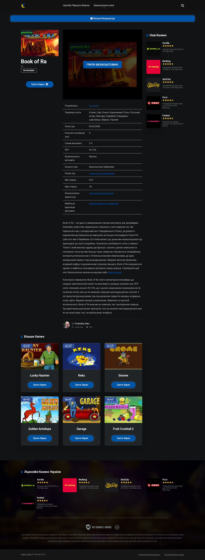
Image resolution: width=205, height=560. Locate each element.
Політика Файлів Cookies (174, 555)
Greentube (28, 70)
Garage (81, 429)
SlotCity (166, 79)
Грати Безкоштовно (102, 64)
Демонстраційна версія (101, 193)
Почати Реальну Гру (104, 18)
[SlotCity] (153, 91)
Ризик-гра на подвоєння (101, 173)
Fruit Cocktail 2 (123, 429)
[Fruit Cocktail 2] (123, 422)
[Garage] (81, 422)
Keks (81, 375)
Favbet (166, 115)
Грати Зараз (38, 84)
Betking (166, 61)
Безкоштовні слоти (104, 5)
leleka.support (115, 272)
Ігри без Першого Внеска (76, 5)
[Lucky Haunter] (40, 368)
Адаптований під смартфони (103, 203)
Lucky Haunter (40, 375)
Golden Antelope (39, 429)
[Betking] (153, 73)
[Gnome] (123, 368)
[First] (153, 109)
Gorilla (165, 43)
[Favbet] (153, 127)
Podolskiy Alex (82, 323)
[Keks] (81, 368)
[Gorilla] (153, 55)
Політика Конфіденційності (149, 555)
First (164, 97)
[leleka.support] (23, 4)
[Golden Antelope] (40, 422)
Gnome (123, 375)
